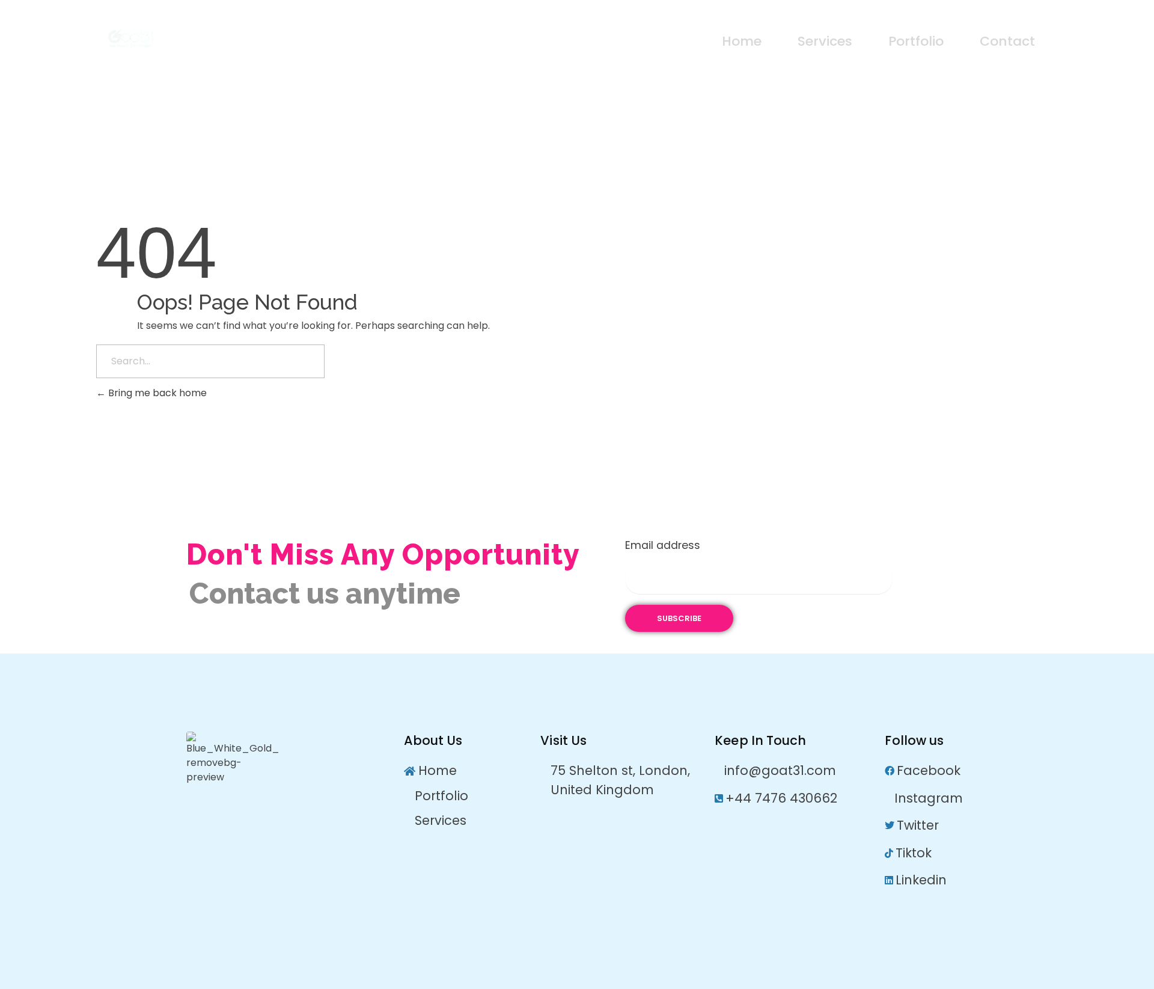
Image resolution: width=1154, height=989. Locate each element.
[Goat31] (190, 39)
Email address (662, 545)
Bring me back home (156, 393)
